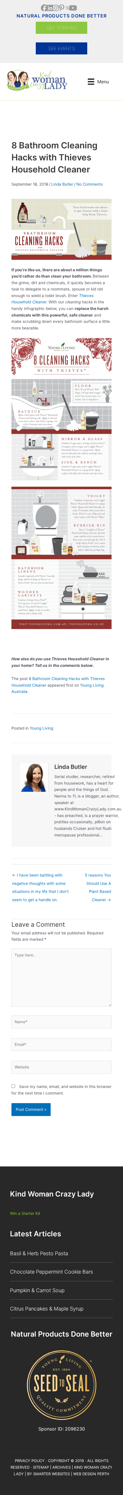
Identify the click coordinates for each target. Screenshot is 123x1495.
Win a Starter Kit (25, 1213)
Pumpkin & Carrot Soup (37, 1290)
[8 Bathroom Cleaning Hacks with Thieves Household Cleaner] (61, 229)
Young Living (41, 728)
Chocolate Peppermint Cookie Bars (51, 1272)
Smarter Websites (51, 1474)
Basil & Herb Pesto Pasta (39, 1253)
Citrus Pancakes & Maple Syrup (47, 1309)
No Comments (89, 184)
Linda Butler (62, 184)
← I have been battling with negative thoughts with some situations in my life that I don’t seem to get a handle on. (40, 876)
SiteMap (41, 1467)
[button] (44, 8)
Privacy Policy (30, 1460)
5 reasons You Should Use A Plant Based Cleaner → (98, 876)
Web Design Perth (91, 1474)
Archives (61, 1467)
